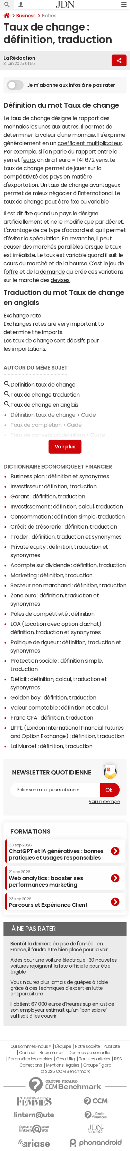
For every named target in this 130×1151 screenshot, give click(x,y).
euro (29, 160)
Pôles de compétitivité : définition (52, 613)
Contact (27, 1053)
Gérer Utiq (65, 1059)
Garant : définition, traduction (47, 496)
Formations (30, 831)
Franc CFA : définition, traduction (51, 717)
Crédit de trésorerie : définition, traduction (63, 526)
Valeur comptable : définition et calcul (58, 707)
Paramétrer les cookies (30, 1059)
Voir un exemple (104, 802)
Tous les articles (94, 1059)
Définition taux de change (43, 414)
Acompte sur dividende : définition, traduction (68, 565)
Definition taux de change (43, 384)
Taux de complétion (35, 425)
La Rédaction (19, 58)
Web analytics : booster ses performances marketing (46, 878)
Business (25, 15)
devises (60, 280)
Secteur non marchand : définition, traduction (68, 585)
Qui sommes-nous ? (30, 1046)
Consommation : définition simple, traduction (67, 516)
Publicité (112, 1046)
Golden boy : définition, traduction (53, 697)
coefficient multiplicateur (90, 143)
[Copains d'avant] (34, 1129)
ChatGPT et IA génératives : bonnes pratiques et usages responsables (56, 851)
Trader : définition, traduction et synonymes (66, 536)
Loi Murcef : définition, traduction (51, 746)
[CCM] (96, 1101)
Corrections (30, 1065)
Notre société (87, 1046)
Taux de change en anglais (44, 404)
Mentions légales (62, 1065)
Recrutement (52, 1053)
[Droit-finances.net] (96, 1115)
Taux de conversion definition (47, 435)
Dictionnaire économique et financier (57, 466)
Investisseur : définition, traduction (53, 486)
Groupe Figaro (97, 1065)
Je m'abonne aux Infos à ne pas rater (71, 85)
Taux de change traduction (45, 394)
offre (12, 271)
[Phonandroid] (96, 1142)
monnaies (16, 126)
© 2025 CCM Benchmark (65, 1071)
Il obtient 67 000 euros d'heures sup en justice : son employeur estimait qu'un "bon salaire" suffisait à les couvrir (63, 1010)
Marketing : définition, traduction (51, 575)
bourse (78, 263)
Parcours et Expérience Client (48, 902)
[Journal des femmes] (34, 1101)
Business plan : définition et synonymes (59, 476)
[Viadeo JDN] (96, 1129)
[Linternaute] (34, 1115)
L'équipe (63, 1046)
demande (52, 271)
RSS (118, 1059)
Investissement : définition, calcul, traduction (66, 506)
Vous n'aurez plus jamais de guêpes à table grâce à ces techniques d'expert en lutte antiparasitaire (59, 988)
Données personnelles (90, 1053)
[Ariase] (34, 1143)
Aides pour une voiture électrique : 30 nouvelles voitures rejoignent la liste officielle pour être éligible (63, 966)
